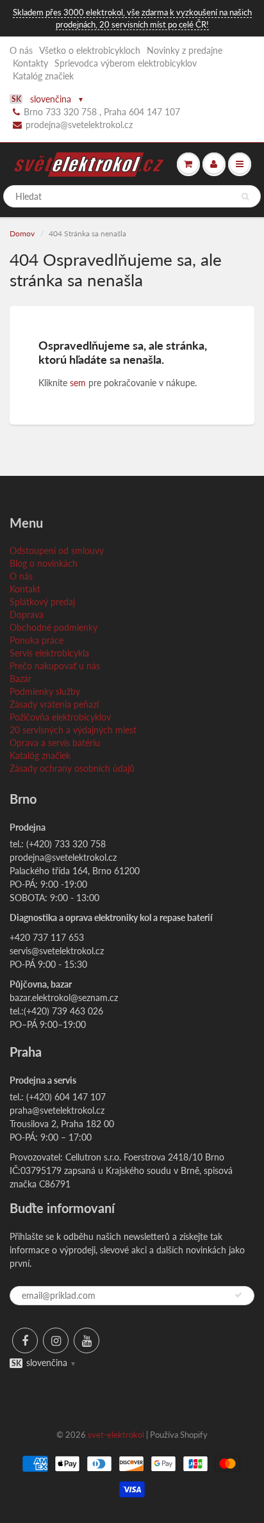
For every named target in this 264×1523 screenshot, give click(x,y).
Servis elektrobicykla (49, 652)
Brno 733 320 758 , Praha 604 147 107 (102, 111)
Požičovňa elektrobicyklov (60, 717)
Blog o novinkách (44, 563)
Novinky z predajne (184, 50)
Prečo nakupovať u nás (55, 665)
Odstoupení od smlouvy (57, 550)
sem (78, 382)
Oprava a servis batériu (55, 742)
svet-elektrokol (116, 1434)
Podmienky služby (45, 691)
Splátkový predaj (42, 601)
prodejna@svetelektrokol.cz (79, 124)
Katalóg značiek (43, 75)
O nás (21, 50)
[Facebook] (25, 1340)
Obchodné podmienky (53, 627)
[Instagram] (56, 1340)
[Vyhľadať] (245, 196)
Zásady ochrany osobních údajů (72, 768)
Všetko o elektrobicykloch (89, 50)
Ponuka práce (36, 640)
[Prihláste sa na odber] (238, 1295)
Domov (22, 233)
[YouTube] (86, 1340)
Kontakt (25, 588)
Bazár (20, 678)
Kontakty (30, 63)
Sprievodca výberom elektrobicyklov (125, 63)
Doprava (27, 614)
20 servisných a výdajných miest (73, 729)
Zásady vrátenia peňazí (54, 704)
